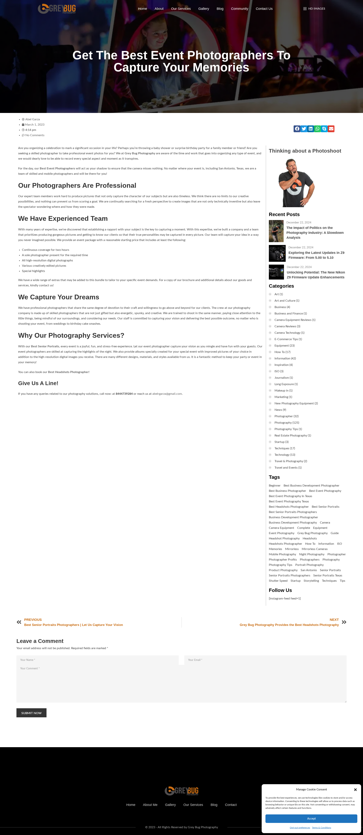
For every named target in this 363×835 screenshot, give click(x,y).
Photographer (284, 416)
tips (342, 580)
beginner (275, 485)
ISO (277, 371)
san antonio (309, 570)
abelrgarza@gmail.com (167, 393)
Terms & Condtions (321, 828)
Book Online (250, 758)
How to (310, 543)
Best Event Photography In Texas (290, 496)
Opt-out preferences (300, 828)
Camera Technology (287, 332)
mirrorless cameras (315, 549)
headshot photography (284, 538)
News (278, 409)
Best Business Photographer (287, 490)
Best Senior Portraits (325, 506)
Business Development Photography (293, 522)
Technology (282, 454)
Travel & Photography (289, 461)
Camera (325, 522)
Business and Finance (289, 313)
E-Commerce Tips (286, 339)
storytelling (311, 580)
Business (280, 307)
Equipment (282, 345)
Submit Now (31, 713)
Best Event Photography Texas (289, 501)
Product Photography (283, 570)
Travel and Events (286, 467)
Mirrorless (292, 549)
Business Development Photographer (293, 517)
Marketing (281, 397)
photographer (336, 554)
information (326, 543)
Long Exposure (284, 384)
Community (239, 9)
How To (280, 352)
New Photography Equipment (294, 403)
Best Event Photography (325, 490)
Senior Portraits (330, 570)
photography (331, 559)
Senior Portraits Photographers (289, 575)
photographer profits (283, 559)
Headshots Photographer (285, 543)
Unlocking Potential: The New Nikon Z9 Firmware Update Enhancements (316, 274)
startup (296, 580)
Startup (280, 441)
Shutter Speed (278, 580)
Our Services (181, 9)
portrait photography (309, 564)
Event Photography (281, 533)
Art (277, 294)
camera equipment (281, 527)
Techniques (282, 448)
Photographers (310, 559)
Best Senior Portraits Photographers (293, 512)
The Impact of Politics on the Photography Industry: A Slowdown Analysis (315, 232)
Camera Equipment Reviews (293, 319)
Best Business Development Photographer (311, 485)
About (159, 9)
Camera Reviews (285, 326)
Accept (311, 818)
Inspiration (282, 364)
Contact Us (264, 9)
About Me (150, 805)
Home (142, 9)
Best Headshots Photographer (68, 372)
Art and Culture (285, 300)
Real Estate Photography (291, 435)
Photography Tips (286, 429)
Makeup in (282, 390)
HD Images (316, 8)
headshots (310, 538)
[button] (355, 790)
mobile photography (282, 554)
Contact (231, 805)
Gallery (203, 9)
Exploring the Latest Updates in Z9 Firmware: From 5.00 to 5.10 (316, 255)
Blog (220, 9)
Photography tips (280, 564)
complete (303, 527)
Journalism (282, 377)
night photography (311, 554)
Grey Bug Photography (312, 533)
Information (282, 358)
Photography (283, 422)
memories (275, 549)
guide (335, 533)
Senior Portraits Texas (327, 575)
